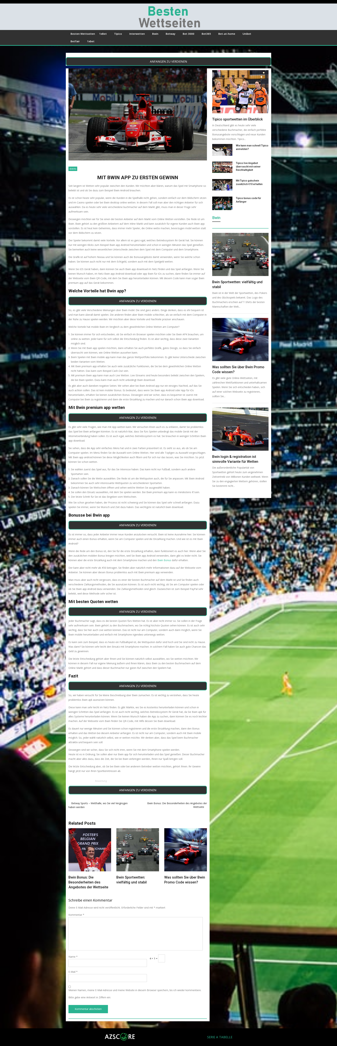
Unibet (247, 33)
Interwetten (137, 33)
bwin (73, 168)
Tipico (118, 33)
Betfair (75, 41)
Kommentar (76, 914)
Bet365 (206, 33)
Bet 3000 (188, 33)
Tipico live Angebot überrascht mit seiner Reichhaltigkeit (248, 166)
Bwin (155, 33)
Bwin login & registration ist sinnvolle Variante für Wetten (135, 882)
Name (73, 956)
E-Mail (73, 971)
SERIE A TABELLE (219, 1037)
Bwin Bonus (164, 560)
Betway (170, 33)
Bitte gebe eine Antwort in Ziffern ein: (89, 997)
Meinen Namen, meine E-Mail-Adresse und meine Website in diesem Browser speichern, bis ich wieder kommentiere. (134, 990)
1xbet (90, 41)
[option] (90, 857)
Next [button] (203, 861)
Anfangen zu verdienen (168, 61)
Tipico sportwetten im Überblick (237, 119)
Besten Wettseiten (83, 33)
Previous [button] (72, 861)
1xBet (103, 33)
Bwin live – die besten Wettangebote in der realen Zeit (181, 882)
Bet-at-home (226, 33)
